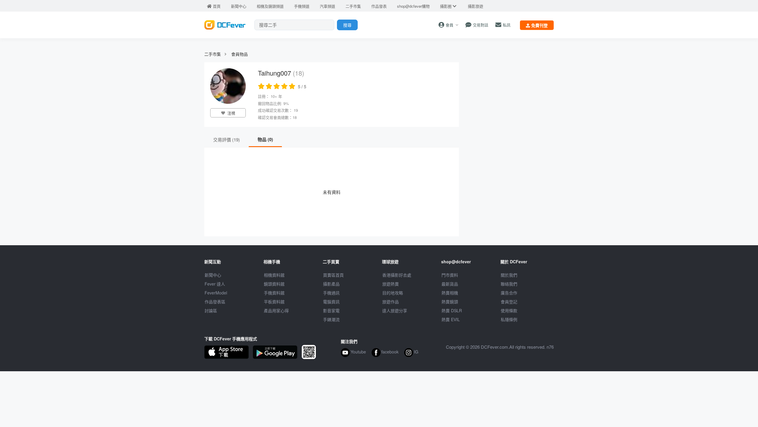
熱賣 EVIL (450, 319)
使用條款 (509, 310)
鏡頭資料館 (274, 284)
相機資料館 (274, 275)
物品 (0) (265, 139)
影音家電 (331, 310)
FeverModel (216, 293)
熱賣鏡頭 (449, 302)
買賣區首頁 (333, 275)
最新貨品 (449, 284)
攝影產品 (331, 284)
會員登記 (509, 302)
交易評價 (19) (226, 139)
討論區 (211, 310)
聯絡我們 (509, 284)
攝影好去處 (396, 275)
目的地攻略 (392, 293)
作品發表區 (215, 302)
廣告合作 (509, 293)
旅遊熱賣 (390, 284)
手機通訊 (331, 293)
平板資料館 (274, 302)
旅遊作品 (390, 302)
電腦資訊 (331, 302)
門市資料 (449, 275)
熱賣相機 (449, 293)
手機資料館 (274, 293)
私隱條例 (509, 319)
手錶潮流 (331, 319)
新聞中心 (213, 275)
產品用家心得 (276, 310)
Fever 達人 (215, 284)
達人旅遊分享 (394, 310)
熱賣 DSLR (451, 310)
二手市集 (212, 54)
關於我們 (509, 275)
